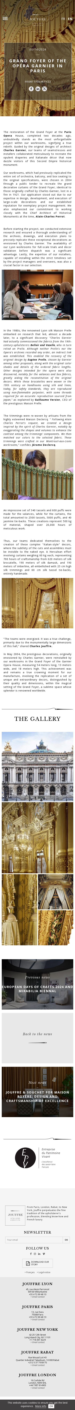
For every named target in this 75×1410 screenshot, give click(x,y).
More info (40, 1406)
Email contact (38, 1297)
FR (63, 19)
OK (51, 1406)
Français (30, 1272)
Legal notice (44, 1272)
